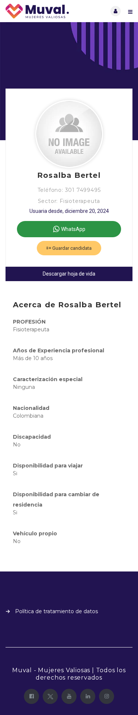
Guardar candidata (71, 248)
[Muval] (37, 11)
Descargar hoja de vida (69, 274)
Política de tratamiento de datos (56, 611)
